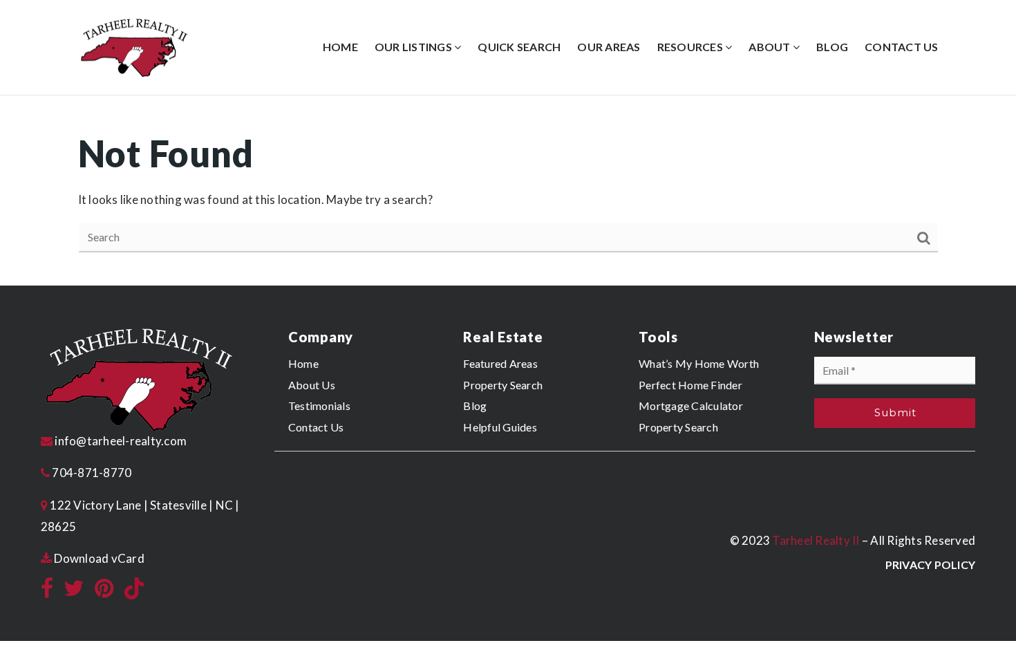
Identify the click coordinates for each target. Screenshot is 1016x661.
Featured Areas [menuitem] (500, 363)
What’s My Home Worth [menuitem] (699, 363)
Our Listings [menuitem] (414, 46)
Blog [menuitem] (832, 46)
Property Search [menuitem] (503, 384)
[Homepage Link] (133, 46)
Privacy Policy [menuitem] (930, 564)
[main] (508, 190)
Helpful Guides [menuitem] (500, 427)
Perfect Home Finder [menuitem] (690, 384)
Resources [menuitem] (691, 46)
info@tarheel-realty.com (121, 441)
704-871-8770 (90, 472)
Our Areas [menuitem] (608, 46)
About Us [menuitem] (311, 384)
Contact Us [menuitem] (902, 46)
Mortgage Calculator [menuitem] (691, 405)
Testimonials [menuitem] (319, 405)
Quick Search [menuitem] (519, 46)
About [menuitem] (771, 46)
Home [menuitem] (340, 46)
